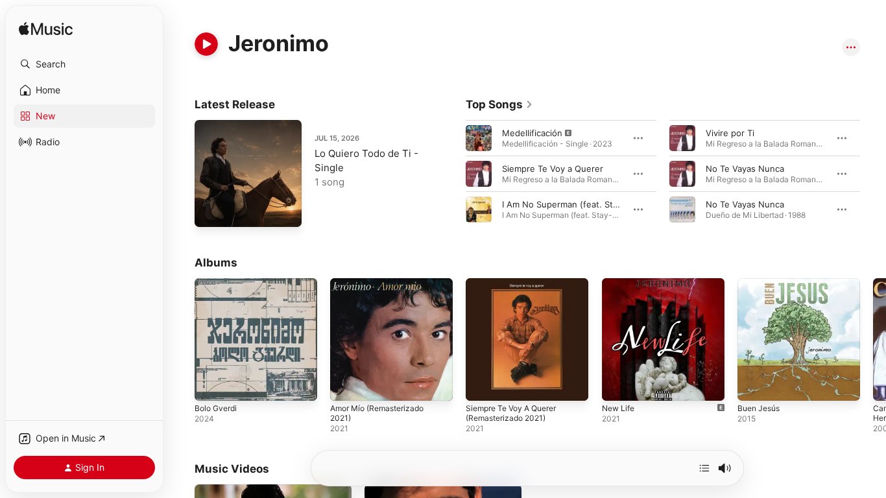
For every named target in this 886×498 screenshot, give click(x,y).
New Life (620, 283)
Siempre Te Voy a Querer (552, 168)
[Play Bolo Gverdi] (211, 384)
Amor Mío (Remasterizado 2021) (382, 288)
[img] (46, 29)
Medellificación (532, 133)
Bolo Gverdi (218, 283)
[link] (499, 104)
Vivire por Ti (730, 133)
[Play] (206, 44)
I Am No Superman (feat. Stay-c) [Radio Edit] (592, 204)
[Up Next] (704, 468)
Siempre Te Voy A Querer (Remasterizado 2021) (517, 288)
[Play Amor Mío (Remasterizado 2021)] (346, 384)
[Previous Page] (453, 174)
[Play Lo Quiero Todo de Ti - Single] (211, 210)
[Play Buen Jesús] (753, 384)
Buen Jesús (761, 283)
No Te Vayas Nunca (745, 168)
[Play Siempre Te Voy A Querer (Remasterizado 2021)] (482, 384)
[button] (84, 64)
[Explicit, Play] (479, 138)
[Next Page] (873, 174)
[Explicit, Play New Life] (618, 384)
